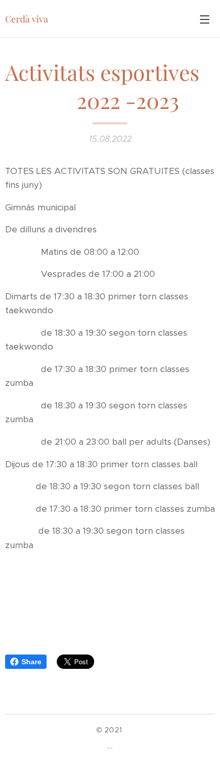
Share (31, 662)
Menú (204, 19)
